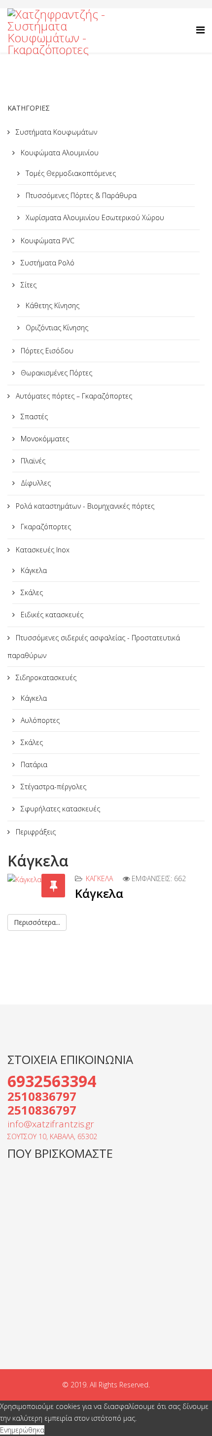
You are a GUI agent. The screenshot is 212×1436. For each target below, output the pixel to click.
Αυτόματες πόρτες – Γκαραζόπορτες (73, 396)
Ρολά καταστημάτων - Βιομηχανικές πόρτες (84, 506)
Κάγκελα (33, 570)
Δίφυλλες (35, 483)
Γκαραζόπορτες (45, 526)
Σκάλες (31, 592)
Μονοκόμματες (44, 438)
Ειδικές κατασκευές (51, 614)
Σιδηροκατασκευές (45, 677)
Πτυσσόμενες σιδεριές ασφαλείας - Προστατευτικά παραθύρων (93, 646)
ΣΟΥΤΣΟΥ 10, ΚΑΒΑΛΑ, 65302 (52, 1136)
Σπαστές (33, 416)
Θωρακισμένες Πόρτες (55, 372)
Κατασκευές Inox (42, 549)
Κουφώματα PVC (46, 240)
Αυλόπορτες (39, 720)
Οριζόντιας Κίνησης (56, 327)
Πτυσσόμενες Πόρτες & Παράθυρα (80, 195)
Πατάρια (33, 764)
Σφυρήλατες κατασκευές (59, 808)
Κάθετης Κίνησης (51, 305)
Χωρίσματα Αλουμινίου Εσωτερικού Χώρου (94, 217)
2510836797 (41, 1096)
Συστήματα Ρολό (46, 262)
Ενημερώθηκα (22, 1430)
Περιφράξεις (35, 831)
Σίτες (27, 284)
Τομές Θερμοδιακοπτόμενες (70, 173)
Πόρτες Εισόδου (46, 350)
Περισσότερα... (37, 922)
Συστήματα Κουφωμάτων (55, 132)
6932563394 (51, 1080)
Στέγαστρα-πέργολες (52, 786)
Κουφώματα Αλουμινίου (59, 152)
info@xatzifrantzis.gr (50, 1124)
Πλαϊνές (32, 460)
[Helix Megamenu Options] (200, 29)
